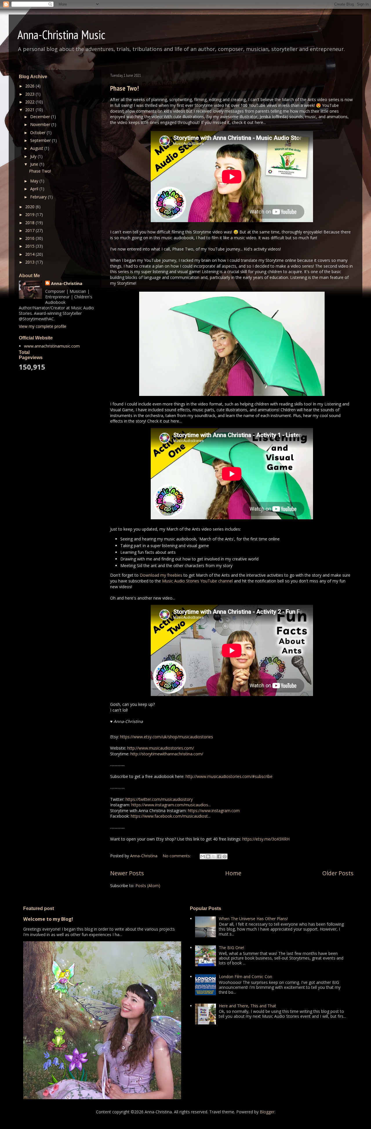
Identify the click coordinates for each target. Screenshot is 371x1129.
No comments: (177, 855)
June (34, 164)
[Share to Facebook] (219, 856)
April (34, 188)
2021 (30, 109)
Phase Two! (124, 88)
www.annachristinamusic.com (52, 346)
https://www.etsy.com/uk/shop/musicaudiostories (166, 736)
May (34, 181)
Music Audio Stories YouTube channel (197, 581)
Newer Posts (127, 873)
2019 (30, 214)
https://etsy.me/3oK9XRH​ (266, 839)
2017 (30, 230)
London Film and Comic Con (245, 976)
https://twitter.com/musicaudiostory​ (159, 799)
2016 (30, 238)
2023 (30, 94)
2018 (30, 222)
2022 (30, 102)
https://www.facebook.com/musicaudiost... (170, 816)
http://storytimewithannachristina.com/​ (166, 754)
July (34, 156)
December (40, 116)
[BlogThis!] (208, 856)
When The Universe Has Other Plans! (253, 918)
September (41, 140)
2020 (30, 206)
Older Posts (338, 873)
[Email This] (202, 856)
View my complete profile (42, 326)
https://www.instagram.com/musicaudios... (171, 805)
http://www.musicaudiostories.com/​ (160, 748)
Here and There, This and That (247, 1006)
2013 (30, 262)
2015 (30, 246)
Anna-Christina (66, 283)
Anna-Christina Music (61, 35)
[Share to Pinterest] (225, 856)
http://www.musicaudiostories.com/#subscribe (229, 776)
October (38, 132)
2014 (30, 254)
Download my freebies (161, 575)
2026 (30, 86)
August (37, 148)
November (40, 124)
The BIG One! (231, 947)
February (39, 197)
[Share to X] (214, 856)
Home (233, 873)
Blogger (267, 1112)
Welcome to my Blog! (48, 919)
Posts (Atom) (147, 885)
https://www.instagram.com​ (214, 810)
